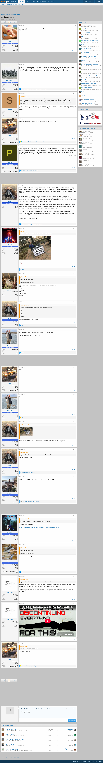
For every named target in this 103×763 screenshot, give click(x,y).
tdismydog (8, 745)
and (28, 472)
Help (97, 761)
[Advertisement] (51, 10)
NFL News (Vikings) (86, 87)
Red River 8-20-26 (88, 99)
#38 (74, 576)
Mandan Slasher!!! (86, 48)
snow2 (10, 109)
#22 (74, 64)
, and (30, 170)
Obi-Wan (9, 244)
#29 (74, 302)
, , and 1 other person (35, 89)
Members (3, 4)
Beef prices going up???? (88, 68)
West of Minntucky (13, 142)
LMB (82, 44)
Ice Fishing (16, 740)
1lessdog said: (23, 96)
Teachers (83, 72)
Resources (9, 4)
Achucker (10, 592)
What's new (14, 1)
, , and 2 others (34, 142)
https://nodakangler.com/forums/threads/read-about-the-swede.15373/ (39, 527)
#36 (74, 515)
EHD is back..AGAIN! (87, 29)
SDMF (9, 201)
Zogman (9, 561)
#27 (74, 228)
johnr (9, 41)
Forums (22, 1)
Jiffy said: (22, 231)
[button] (22, 708)
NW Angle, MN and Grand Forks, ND (10, 572)
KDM (7, 740)
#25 (74, 146)
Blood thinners (10, 734)
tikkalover (8, 730)
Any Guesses (10, 744)
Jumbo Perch (84, 80)
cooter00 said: (23, 519)
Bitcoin (83, 91)
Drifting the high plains (13, 171)
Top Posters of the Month (87, 129)
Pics (28, 1)
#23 (74, 93)
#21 (75, 25)
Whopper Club (16, 4)
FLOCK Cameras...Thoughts (88, 56)
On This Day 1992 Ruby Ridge (89, 40)
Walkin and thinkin (12, 749)
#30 (74, 329)
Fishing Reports (41, 1)
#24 (74, 119)
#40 (74, 643)
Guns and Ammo (21, 730)
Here (16, 541)
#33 (74, 421)
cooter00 (9, 493)
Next (14, 22)
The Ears (83, 95)
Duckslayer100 (9, 750)
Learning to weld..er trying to (15, 739)
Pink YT (83, 60)
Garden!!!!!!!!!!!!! (85, 33)
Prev (4, 22)
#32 (74, 394)
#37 (74, 544)
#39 (74, 603)
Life (82, 36)
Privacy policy (91, 761)
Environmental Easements (88, 83)
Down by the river (14, 502)
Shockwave (9, 80)
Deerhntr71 (4, 19)
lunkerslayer (70, 740)
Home (100, 761)
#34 (74, 449)
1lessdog (9, 290)
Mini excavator (85, 52)
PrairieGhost (10, 162)
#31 (74, 367)
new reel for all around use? (89, 76)
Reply (75, 50)
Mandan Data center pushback (89, 64)
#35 (74, 476)
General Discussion (20, 735)
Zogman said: (23, 646)
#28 (74, 273)
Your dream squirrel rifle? (88, 103)
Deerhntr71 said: (24, 452)
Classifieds (51, 1)
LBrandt (7, 735)
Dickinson (15, 50)
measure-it (70, 735)
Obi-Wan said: (23, 425)
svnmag (9, 532)
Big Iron (9, 346)
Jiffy (9, 135)
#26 (74, 185)
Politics (22, 4)
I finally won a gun (11, 729)
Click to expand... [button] (48, 438)
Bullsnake (71, 745)
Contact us (75, 761)
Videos (33, 1)
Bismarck (16, 89)
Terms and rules (83, 761)
